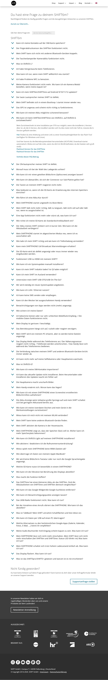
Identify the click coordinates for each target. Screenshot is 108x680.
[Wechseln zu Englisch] (96, 4)
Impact (71, 3)
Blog (80, 3)
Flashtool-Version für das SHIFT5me (31, 149)
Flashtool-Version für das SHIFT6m (30, 151)
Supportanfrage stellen (83, 581)
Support (61, 3)
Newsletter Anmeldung (24, 609)
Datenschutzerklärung (58, 672)
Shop (53, 3)
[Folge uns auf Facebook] (18, 664)
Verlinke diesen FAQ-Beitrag (28, 157)
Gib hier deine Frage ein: (20, 33)
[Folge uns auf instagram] (13, 664)
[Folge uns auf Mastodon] (33, 664)
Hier (18, 135)
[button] (54, 43)
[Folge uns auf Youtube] (23, 664)
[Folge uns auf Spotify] (38, 664)
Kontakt (87, 3)
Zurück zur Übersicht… (20, 24)
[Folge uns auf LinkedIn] (28, 664)
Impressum (44, 672)
